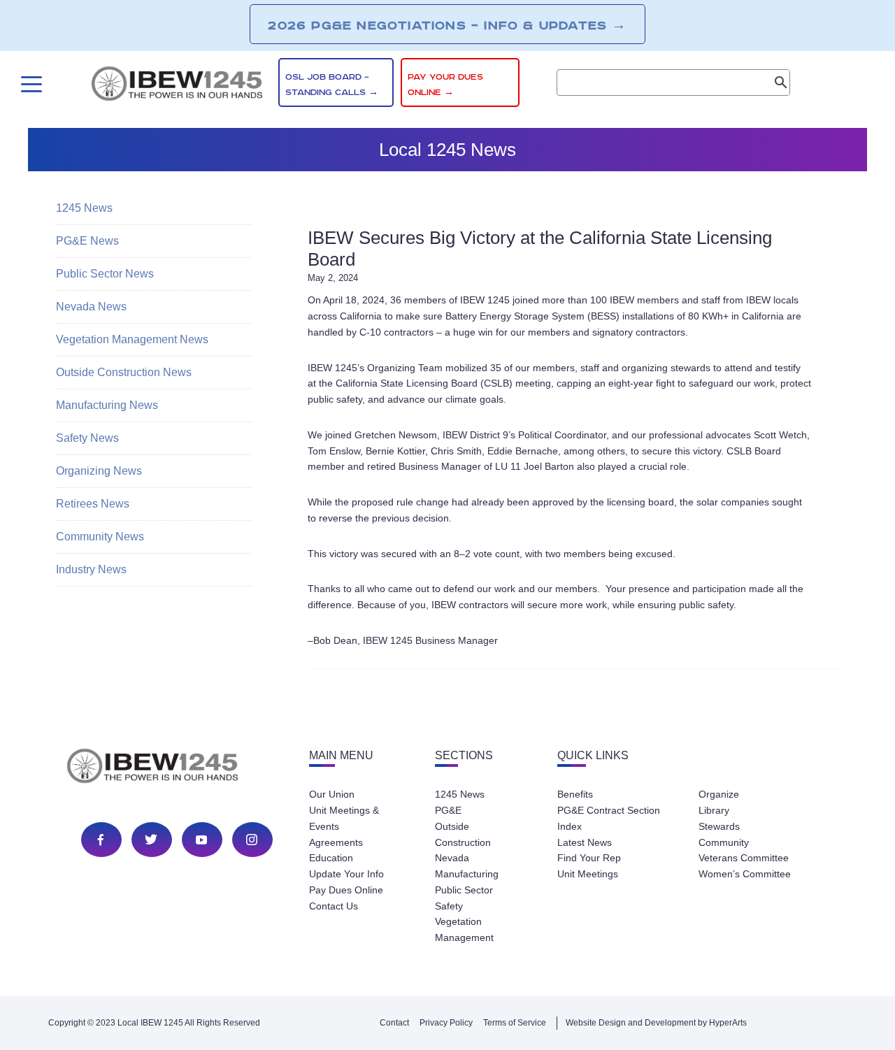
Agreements (336, 842)
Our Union (332, 794)
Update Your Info (346, 873)
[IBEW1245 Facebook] (101, 839)
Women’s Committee (745, 873)
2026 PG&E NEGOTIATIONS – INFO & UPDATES (447, 25)
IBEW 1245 (177, 768)
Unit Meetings (587, 873)
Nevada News (91, 306)
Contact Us (333, 906)
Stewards (719, 826)
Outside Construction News (124, 372)
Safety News (87, 438)
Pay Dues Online (346, 890)
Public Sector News (105, 274)
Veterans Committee (744, 857)
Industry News (91, 569)
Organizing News (99, 471)
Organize (719, 794)
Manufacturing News (107, 405)
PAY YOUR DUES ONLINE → (445, 85)
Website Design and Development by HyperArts (656, 1023)
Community (724, 842)
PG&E (448, 810)
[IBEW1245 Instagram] (252, 839)
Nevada (452, 857)
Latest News (584, 842)
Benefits (575, 794)
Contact (394, 1023)
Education (331, 857)
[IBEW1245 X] (151, 839)
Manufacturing (467, 873)
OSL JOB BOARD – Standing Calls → (331, 85)
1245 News (84, 208)
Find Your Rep (589, 857)
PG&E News (87, 241)
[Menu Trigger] (29, 84)
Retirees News (92, 504)
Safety (449, 906)
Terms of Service (514, 1023)
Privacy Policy (446, 1023)
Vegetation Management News (132, 339)
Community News (100, 536)
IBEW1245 (177, 86)
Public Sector (464, 890)
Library (714, 810)
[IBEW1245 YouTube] (201, 839)
